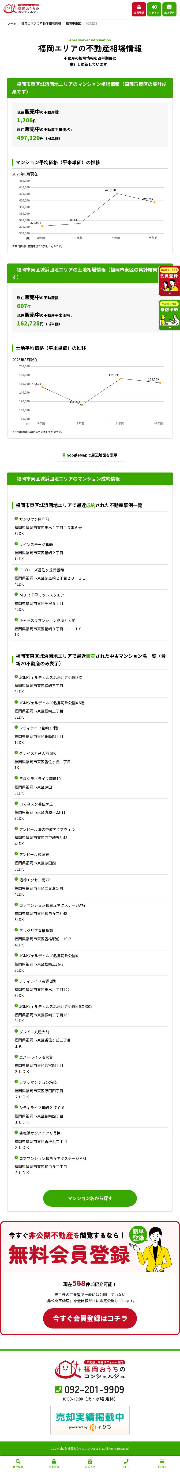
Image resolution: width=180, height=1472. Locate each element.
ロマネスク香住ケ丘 (36, 804)
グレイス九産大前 (34, 1031)
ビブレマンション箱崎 (38, 1082)
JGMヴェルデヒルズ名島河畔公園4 (48, 955)
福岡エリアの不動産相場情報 (41, 23)
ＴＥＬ (126, 1467)
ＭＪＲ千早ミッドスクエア (41, 595)
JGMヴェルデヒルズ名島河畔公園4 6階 (52, 702)
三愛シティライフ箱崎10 (40, 778)
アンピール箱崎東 (34, 854)
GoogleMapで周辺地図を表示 (92, 455)
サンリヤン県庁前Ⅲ (36, 519)
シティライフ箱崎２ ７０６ (42, 1107)
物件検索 (18, 1467)
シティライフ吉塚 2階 (37, 981)
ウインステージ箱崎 (36, 544)
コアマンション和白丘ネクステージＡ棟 (53, 1158)
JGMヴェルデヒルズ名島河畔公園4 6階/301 (55, 1006)
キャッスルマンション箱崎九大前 (47, 620)
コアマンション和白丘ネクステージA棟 (52, 905)
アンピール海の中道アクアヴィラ (47, 829)
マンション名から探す (90, 1198)
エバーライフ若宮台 (36, 1057)
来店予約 (169, 12)
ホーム (11, 23)
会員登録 (139, 12)
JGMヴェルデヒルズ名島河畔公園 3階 (50, 677)
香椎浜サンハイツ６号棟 (39, 1133)
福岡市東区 (73, 23)
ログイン (154, 12)
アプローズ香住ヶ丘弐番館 (41, 570)
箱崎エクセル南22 (34, 880)
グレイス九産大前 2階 (37, 753)
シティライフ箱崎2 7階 (38, 728)
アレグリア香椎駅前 (36, 930)
